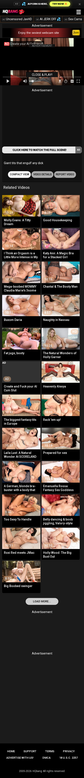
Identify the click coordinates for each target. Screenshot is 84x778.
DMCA (46, 757)
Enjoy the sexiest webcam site (38, 32)
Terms (49, 751)
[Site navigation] (78, 12)
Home (11, 751)
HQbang (37, 771)
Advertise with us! (20, 757)
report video (65, 174)
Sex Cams (73, 19)
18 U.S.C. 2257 (68, 757)
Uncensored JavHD (17, 19)
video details (42, 174)
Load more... (42, 601)
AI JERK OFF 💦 (48, 19)
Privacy (69, 751)
